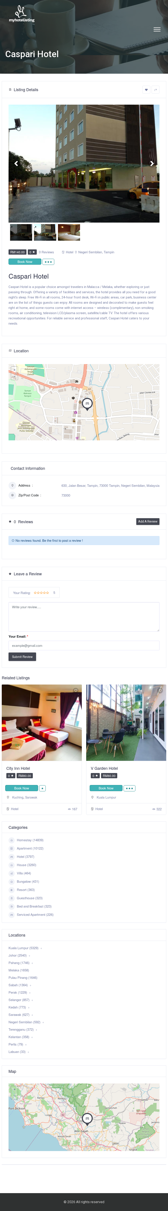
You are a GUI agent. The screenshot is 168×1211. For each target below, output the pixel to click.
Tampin (109, 252)
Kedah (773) (17, 1007)
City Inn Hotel (18, 768)
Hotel (69, 252)
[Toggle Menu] (157, 29)
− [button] (15, 376)
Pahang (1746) (19, 962)
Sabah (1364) (18, 985)
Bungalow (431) (28, 881)
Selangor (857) (19, 999)
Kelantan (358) (19, 1036)
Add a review (148, 521)
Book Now (25, 261)
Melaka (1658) (19, 970)
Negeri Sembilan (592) (24, 1022)
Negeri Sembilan (90, 252)
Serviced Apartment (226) (35, 914)
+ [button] (15, 370)
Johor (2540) (18, 955)
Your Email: (18, 636)
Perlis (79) (16, 1044)
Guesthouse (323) (30, 898)
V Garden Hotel (104, 768)
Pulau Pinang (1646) (23, 977)
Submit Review (22, 656)
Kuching (17, 797)
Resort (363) (26, 889)
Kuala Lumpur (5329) (23, 947)
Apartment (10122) (30, 848)
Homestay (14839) (30, 840)
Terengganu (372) (21, 1029)
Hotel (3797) (25, 856)
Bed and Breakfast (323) (34, 906)
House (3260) (26, 864)
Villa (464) (24, 873)
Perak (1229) (18, 992)
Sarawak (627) (19, 1014)
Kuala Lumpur (106, 797)
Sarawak (31, 797)
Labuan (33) (17, 1051)
